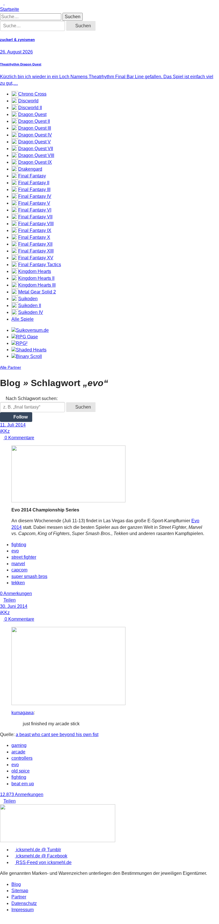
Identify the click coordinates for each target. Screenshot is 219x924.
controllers (22, 758)
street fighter (23, 557)
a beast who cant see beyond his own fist (57, 734)
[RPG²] (19, 343)
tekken (18, 582)
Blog (16, 884)
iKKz (5, 431)
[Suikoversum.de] (30, 330)
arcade (18, 751)
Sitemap (19, 890)
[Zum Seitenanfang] (2, 3)
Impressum (22, 909)
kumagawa (22, 712)
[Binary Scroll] (26, 356)
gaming (19, 745)
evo (15, 550)
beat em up (22, 783)
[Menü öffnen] (6, 3)
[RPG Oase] (24, 336)
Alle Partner (10, 367)
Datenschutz (24, 903)
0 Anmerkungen (16, 593)
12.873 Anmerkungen (21, 794)
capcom (19, 569)
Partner (18, 896)
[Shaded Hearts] (28, 349)
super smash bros (29, 576)
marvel (18, 563)
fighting (18, 544)
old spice (20, 770)
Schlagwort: (32, 398)
